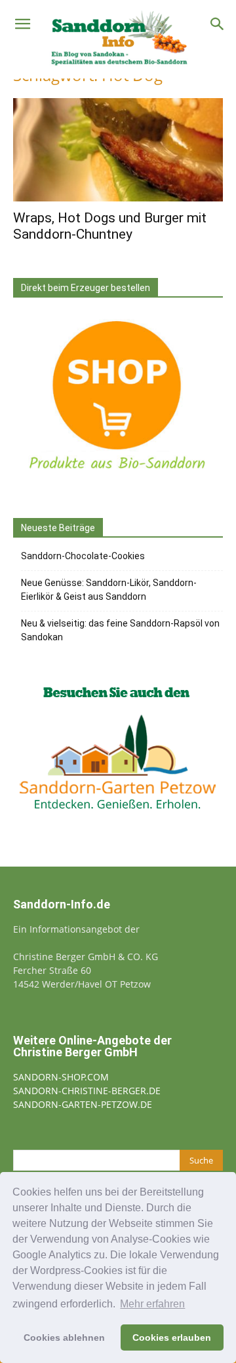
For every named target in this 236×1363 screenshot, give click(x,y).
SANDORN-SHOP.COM (61, 1077)
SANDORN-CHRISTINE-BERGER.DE (87, 1090)
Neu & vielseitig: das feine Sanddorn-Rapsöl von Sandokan (120, 630)
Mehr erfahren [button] (152, 1303)
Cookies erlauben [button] (171, 1337)
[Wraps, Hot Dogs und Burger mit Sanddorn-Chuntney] (118, 149)
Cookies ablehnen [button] (64, 1337)
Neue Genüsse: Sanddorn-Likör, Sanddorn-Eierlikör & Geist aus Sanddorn (109, 590)
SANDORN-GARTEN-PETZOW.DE (82, 1104)
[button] (22, 24)
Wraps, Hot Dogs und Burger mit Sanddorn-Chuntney (109, 226)
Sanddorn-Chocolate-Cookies (83, 556)
